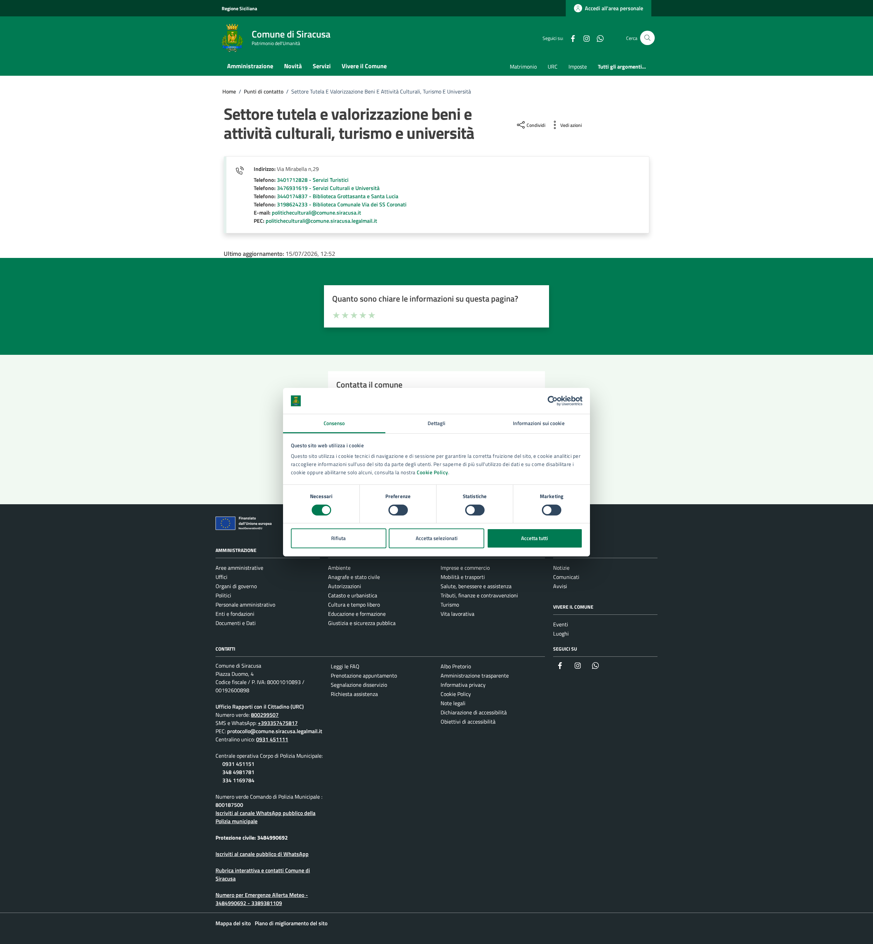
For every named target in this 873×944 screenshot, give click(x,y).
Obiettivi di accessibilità (468, 721)
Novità (293, 66)
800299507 (265, 715)
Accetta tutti (534, 538)
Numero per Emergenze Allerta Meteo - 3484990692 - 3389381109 (262, 899)
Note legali (453, 703)
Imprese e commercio (465, 568)
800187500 (229, 805)
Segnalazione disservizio (359, 685)
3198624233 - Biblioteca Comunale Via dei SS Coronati (341, 204)
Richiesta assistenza (354, 694)
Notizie (561, 568)
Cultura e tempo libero (354, 604)
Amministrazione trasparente (475, 675)
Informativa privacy (463, 685)
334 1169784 (238, 780)
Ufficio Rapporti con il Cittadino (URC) (260, 706)
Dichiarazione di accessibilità (474, 712)
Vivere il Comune (364, 66)
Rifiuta (338, 538)
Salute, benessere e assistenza (476, 586)
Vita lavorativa (457, 614)
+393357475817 (278, 723)
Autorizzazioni (344, 586)
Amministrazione (250, 66)
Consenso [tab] (334, 423)
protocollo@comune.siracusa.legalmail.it (274, 731)
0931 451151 (238, 764)
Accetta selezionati (437, 538)
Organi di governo (236, 586)
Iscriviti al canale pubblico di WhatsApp (262, 854)
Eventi (560, 624)
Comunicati (566, 577)
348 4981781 (238, 772)
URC (553, 66)
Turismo (450, 604)
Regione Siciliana (239, 8)
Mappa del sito (233, 923)
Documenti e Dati (236, 623)
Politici (223, 595)
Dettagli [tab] (437, 423)
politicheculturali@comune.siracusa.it (316, 212)
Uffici (221, 577)
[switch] (398, 510)
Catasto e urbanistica (352, 595)
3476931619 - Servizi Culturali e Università (328, 188)
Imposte (577, 66)
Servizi (322, 66)
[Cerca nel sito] (647, 38)
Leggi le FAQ (345, 666)
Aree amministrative (239, 568)
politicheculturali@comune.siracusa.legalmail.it (321, 221)
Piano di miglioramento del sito (291, 923)
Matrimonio (523, 66)
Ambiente (339, 568)
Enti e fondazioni (235, 614)
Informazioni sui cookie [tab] (538, 423)
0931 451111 (272, 739)
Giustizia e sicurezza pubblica (362, 623)
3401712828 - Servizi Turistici (313, 180)
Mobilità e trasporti (463, 577)
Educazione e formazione (357, 614)
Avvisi (560, 586)
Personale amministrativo (245, 604)
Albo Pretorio (456, 666)
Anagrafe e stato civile (354, 577)
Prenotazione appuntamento (364, 675)
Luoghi (561, 633)
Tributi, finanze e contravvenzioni (479, 595)
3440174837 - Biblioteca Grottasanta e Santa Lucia (337, 196)
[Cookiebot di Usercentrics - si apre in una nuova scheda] (552, 401)
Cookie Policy (432, 472)
